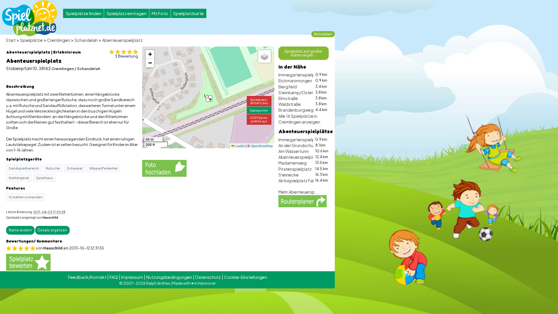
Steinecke (288, 174)
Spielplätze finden (83, 13)
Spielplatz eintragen (126, 13)
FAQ (114, 277)
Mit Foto (160, 13)
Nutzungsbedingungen (169, 277)
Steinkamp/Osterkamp (301, 92)
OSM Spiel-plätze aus (259, 119)
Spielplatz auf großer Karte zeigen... (303, 53)
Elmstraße (288, 98)
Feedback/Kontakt (87, 277)
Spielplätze (31, 40)
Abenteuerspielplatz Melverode (309, 157)
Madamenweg (292, 162)
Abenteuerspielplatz (122, 40)
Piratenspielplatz (295, 169)
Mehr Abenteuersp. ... (299, 192)
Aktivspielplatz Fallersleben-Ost (309, 180)
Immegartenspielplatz (300, 74)
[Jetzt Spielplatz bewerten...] (28, 262)
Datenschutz (208, 277)
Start (11, 40)
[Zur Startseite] (29, 18)
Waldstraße (289, 104)
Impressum (132, 277)
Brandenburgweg (296, 110)
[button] (209, 98)
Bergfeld (287, 86)
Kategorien (259, 110)
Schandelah (86, 40)
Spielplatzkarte (188, 13)
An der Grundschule (297, 145)
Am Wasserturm (293, 151)
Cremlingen (58, 40)
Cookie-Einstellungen (245, 277)
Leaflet (240, 146)
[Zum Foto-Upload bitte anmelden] (164, 167)
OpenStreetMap (262, 146)
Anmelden (323, 34)
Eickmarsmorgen (295, 80)
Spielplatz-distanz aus (259, 101)
